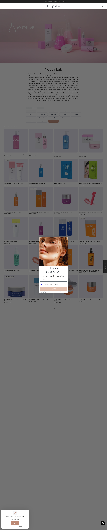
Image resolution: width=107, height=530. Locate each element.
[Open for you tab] (103, 523)
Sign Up (53, 288)
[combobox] (42, 284)
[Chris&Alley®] (53, 6)
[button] (98, 6)
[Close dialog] (66, 238)
